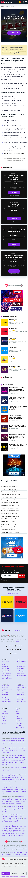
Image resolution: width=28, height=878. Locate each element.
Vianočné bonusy (6, 833)
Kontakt (19, 630)
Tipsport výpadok (6, 782)
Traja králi (17, 833)
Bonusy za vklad (20, 668)
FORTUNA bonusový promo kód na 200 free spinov (14, 256)
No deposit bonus (13, 755)
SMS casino (5, 692)
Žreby (17, 711)
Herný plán (7, 854)
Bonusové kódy (20, 671)
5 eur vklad (14, 769)
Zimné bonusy (10, 835)
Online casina (5, 661)
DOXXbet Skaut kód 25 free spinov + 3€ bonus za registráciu (14, 177)
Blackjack (4, 716)
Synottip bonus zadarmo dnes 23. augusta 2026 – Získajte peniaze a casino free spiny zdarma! (17, 437)
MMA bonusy (9, 830)
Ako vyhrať (18, 713)
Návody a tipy (5, 670)
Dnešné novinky (6, 664)
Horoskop (4, 675)
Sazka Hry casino (14, 357)
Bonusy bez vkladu (21, 666)
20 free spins (12, 748)
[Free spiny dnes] (20, 2)
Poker (3, 722)
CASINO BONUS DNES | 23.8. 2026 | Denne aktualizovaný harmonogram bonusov (16, 417)
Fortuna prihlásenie (18, 775)
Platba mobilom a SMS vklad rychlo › (10, 516)
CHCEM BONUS (14, 218)
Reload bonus (21, 755)
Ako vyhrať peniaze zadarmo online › (10, 510)
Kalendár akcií (5, 703)
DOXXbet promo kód (21, 677)
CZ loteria (18, 725)
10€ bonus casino (22, 742)
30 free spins (19, 748)
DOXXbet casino (13, 328)
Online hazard (5, 671)
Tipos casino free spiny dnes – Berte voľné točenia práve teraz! (17, 398)
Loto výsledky (14, 816)
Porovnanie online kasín (7, 789)
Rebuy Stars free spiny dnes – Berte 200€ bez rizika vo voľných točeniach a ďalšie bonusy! (17, 390)
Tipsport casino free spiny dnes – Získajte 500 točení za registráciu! (18, 408)
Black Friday (19, 826)
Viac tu (21, 160)
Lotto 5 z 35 (19, 718)
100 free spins (5, 752)
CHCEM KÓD (13, 33)
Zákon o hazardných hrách (15, 854)
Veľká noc (15, 831)
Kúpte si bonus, (5, 808)
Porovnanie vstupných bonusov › (9, 513)
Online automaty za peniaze (8, 781)
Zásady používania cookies (8, 876)
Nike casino (19, 697)
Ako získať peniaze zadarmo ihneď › (10, 508)
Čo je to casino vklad (15, 767)
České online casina (20, 791)
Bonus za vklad (14, 202)
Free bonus (4, 757)
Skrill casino (5, 694)
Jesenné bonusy (21, 809)
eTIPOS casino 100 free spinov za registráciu (14, 205)
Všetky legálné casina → (14, 593)
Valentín (6, 831)
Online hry (4, 710)
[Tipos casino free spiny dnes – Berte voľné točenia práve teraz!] (4, 403)
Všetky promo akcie (13, 825)
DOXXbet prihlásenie (19, 779)
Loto (17, 716)
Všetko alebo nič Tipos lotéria (11, 821)
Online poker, (11, 775)
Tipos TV (4, 809)
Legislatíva (4, 723)
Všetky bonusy (20, 670)
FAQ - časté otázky (6, 701)
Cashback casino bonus (15, 760)
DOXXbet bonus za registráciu (13, 762)
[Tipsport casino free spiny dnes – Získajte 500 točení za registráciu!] (4, 412)
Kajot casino (11, 779)
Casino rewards (5, 760)
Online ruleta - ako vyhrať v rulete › (9, 524)
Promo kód (14, 14)
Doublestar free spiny (20, 759)
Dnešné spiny (13, 747)
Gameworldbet (20, 699)
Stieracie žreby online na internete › (10, 532)
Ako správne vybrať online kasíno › (9, 492)
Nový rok (4, 835)
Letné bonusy (14, 828)
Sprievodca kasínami (7, 689)
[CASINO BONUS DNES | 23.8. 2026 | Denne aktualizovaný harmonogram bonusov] (4, 422)
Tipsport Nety (17, 789)
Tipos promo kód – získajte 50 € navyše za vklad (14, 231)
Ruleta (3, 715)
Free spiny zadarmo (21, 663)
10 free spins (5, 748)
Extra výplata (19, 723)
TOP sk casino (5, 699)
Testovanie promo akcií (12, 806)
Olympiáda (8, 828)
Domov (2, 6)
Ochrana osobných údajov (19, 876)
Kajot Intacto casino (21, 696)
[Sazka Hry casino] (4, 363)
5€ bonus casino (14, 743)
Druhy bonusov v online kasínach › (9, 497)
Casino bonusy (5, 663)
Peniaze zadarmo (21, 673)
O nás (15, 630)
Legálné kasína (5, 685)
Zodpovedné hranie (13, 852)
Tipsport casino (13, 347)
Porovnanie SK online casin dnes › (9, 489)
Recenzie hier (5, 668)
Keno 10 (18, 715)
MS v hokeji (21, 831)
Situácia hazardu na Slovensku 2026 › (10, 494)
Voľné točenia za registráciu (17, 738)
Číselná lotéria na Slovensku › (8, 529)
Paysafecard (5, 697)
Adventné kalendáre (18, 835)
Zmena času (8, 826)
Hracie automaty (19, 781)
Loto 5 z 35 (7, 816)
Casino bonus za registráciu (8, 740)
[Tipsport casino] (4, 353)
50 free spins (8, 750)
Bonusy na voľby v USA (20, 808)
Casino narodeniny (17, 830)
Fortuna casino (13, 319)
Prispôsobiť (22, 873)
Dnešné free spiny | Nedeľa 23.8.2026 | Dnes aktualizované (17, 426)
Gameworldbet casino (7, 799)
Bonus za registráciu (21, 664)
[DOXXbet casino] (4, 335)
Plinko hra (4, 811)
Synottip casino (20, 694)
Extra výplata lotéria (17, 818)
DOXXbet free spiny (10, 759)
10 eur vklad (20, 769)
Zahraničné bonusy (21, 675)
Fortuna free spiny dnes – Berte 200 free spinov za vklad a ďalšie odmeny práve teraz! (18, 445)
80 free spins (22, 750)
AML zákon (24, 854)
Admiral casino (9, 801)
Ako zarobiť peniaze (10, 787)
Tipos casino (12, 338)
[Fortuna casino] (4, 325)
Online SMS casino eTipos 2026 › (9, 519)
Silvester (22, 833)
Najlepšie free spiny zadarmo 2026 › (10, 505)
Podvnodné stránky (6, 678)
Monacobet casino (16, 803)
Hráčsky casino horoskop (14, 786)
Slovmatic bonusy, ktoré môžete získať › (14, 153)
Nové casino (5, 687)
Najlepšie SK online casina (13, 774)
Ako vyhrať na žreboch (11, 820)
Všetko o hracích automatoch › (8, 521)
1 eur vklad (8, 769)
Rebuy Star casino (18, 798)
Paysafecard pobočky (12, 809)
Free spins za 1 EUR (21, 747)
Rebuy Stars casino (14, 366)
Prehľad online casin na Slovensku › (10, 486)
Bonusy (16, 777)
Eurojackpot (19, 722)
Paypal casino (5, 696)
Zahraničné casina (6, 673)
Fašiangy (11, 831)
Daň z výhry (5, 677)
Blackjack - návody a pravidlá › (8, 527)
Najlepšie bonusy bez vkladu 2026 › (10, 502)
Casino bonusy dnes (21, 661)
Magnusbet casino (17, 799)
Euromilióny (19, 720)
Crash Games (21, 806)
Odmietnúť (14, 873)
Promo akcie (5, 666)
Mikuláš (12, 833)
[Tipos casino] (4, 344)
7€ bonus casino (6, 743)
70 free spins (15, 750)
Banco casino (23, 774)
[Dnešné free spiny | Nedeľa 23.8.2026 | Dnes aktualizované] (4, 431)
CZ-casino (18, 641)
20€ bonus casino (13, 742)
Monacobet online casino (8, 777)
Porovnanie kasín (6, 691)
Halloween (14, 826)
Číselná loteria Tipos (17, 814)
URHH (17, 855)
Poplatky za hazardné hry (11, 770)
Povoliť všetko (5, 873)
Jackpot (4, 718)
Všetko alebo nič (20, 727)
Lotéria (17, 710)
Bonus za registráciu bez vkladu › (9, 500)
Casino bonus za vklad (13, 757)
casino (9, 675)
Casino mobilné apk (10, 791)
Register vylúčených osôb (9, 855)
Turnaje (4, 720)
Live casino (5, 713)
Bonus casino (19, 740)
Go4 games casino (18, 801)
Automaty (4, 711)
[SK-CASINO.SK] (6, 2)
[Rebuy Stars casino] (4, 372)
